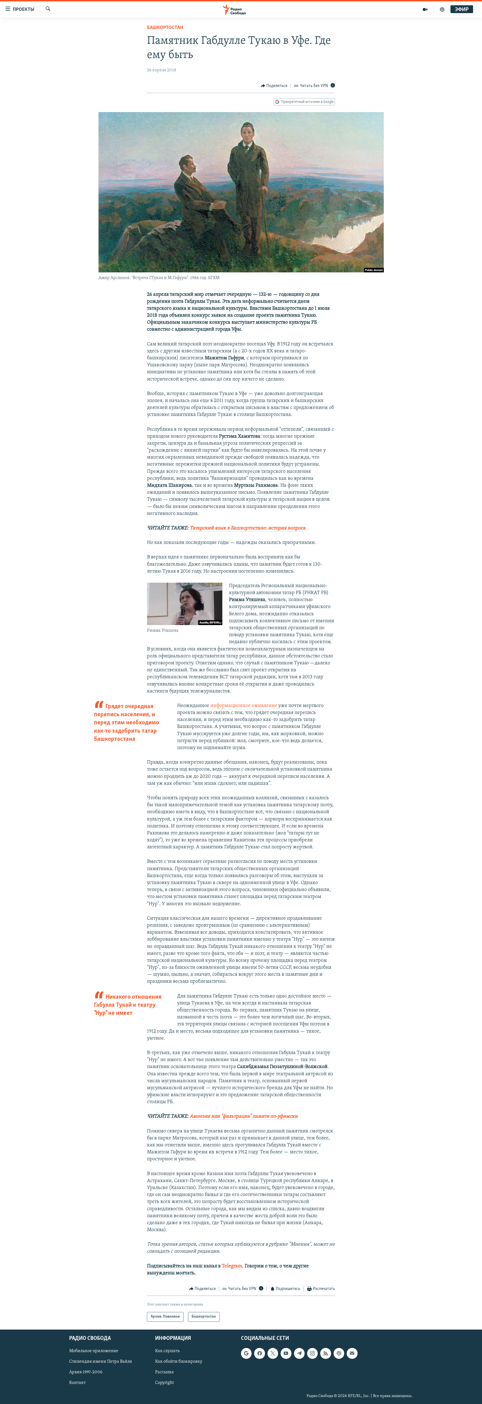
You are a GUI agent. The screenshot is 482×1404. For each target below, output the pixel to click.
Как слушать (167, 1351)
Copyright (164, 1383)
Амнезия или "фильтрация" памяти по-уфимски (244, 1116)
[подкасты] (442, 9)
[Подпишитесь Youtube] (286, 1353)
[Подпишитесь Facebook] (259, 1353)
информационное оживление (243, 705)
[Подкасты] (339, 1353)
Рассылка (164, 1372)
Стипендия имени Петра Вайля (100, 1361)
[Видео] (425, 9)
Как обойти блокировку (178, 1361)
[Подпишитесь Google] (246, 1353)
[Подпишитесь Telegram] (299, 1353)
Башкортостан (165, 27)
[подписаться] (352, 1353)
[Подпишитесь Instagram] (312, 1353)
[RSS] (325, 1353)
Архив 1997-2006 (85, 1372)
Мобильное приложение (93, 1351)
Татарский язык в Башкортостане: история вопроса (247, 528)
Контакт (77, 1383)
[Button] (274, 85)
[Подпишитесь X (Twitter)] (272, 1353)
